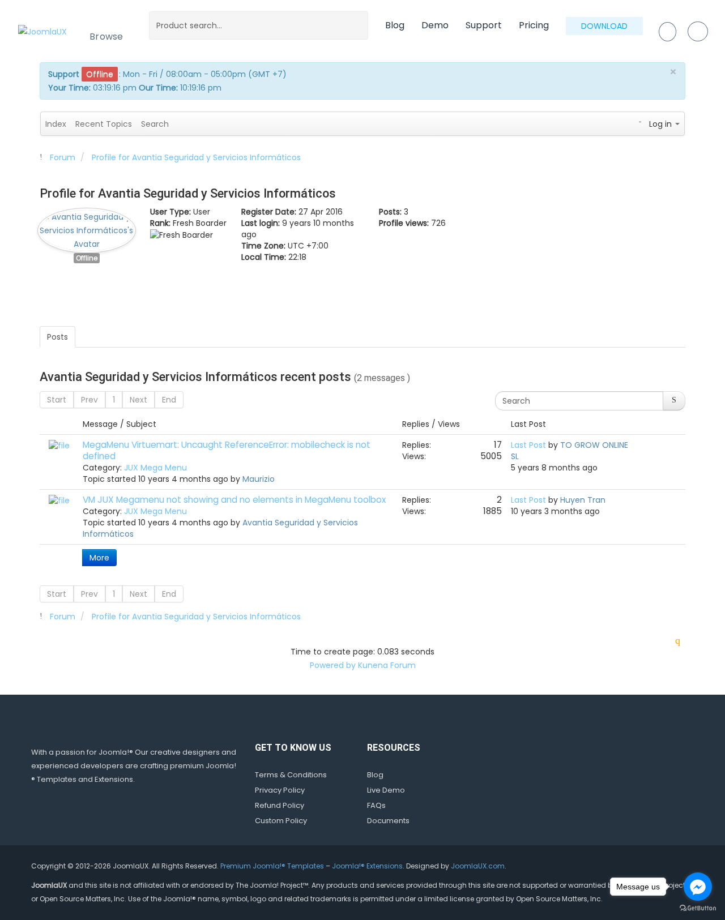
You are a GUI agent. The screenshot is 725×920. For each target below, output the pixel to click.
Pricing (534, 25)
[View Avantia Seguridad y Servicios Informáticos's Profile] (87, 227)
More (99, 557)
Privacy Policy (280, 790)
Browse (106, 36)
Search (155, 124)
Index (55, 124)
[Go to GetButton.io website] (698, 908)
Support (484, 25)
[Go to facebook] (698, 886)
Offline (86, 258)
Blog (394, 25)
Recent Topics (103, 124)
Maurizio (258, 479)
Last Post (528, 445)
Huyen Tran (582, 500)
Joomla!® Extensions (367, 866)
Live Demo (386, 790)
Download (604, 26)
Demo (435, 25)
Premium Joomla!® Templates (272, 866)
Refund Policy (279, 805)
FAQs (376, 805)
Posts (57, 337)
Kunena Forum (387, 665)
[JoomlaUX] (42, 31)
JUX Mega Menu (155, 467)
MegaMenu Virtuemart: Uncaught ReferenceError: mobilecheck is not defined (226, 450)
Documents (388, 820)
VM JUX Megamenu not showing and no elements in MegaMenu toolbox (234, 500)
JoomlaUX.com (478, 866)
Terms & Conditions (291, 774)
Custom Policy (281, 820)
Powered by (333, 665)
